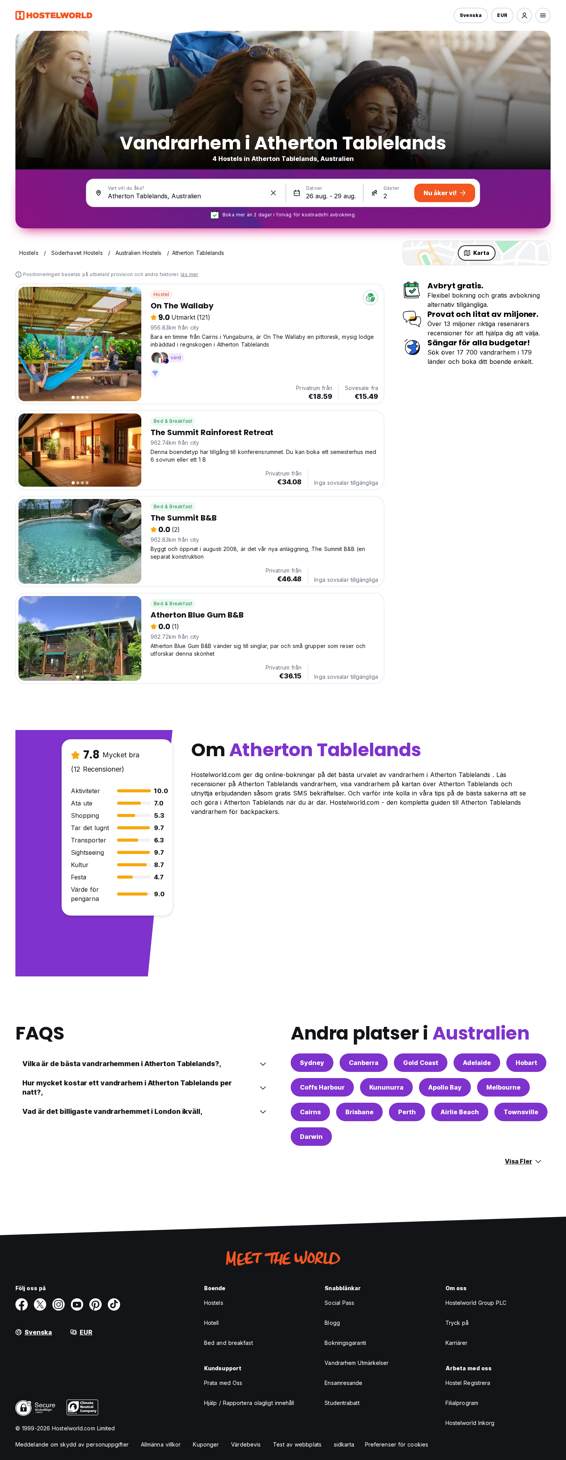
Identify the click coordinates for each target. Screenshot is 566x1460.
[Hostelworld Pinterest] (95, 1304)
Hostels (213, 1302)
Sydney (312, 1063)
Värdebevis (246, 1444)
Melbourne (503, 1087)
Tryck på (457, 1322)
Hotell (211, 1322)
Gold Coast (420, 1063)
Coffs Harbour (322, 1087)
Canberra (363, 1063)
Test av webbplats (297, 1444)
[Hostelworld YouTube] (77, 1304)
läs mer (189, 274)
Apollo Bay (445, 1087)
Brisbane (359, 1112)
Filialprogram (461, 1403)
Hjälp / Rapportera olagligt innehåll (249, 1403)
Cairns (310, 1112)
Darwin (311, 1136)
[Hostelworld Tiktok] (114, 1304)
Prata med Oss (223, 1383)
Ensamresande (343, 1383)
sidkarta (344, 1444)
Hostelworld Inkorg (470, 1423)
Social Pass (339, 1302)
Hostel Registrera (468, 1383)
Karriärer (456, 1342)
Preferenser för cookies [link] (396, 1444)
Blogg (332, 1322)
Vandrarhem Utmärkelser (356, 1363)
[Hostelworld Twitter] (40, 1304)
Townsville (521, 1112)
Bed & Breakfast (173, 421)
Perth (407, 1112)
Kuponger (206, 1444)
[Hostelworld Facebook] (21, 1304)
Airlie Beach (459, 1112)
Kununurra (386, 1087)
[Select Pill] (524, 15)
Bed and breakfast (228, 1342)
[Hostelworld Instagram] (58, 1304)
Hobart (526, 1063)
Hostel (161, 294)
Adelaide (477, 1063)
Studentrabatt (342, 1403)
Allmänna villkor (161, 1444)
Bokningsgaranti (345, 1342)
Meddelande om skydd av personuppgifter (72, 1444)
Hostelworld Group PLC (475, 1302)
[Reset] (273, 193)
